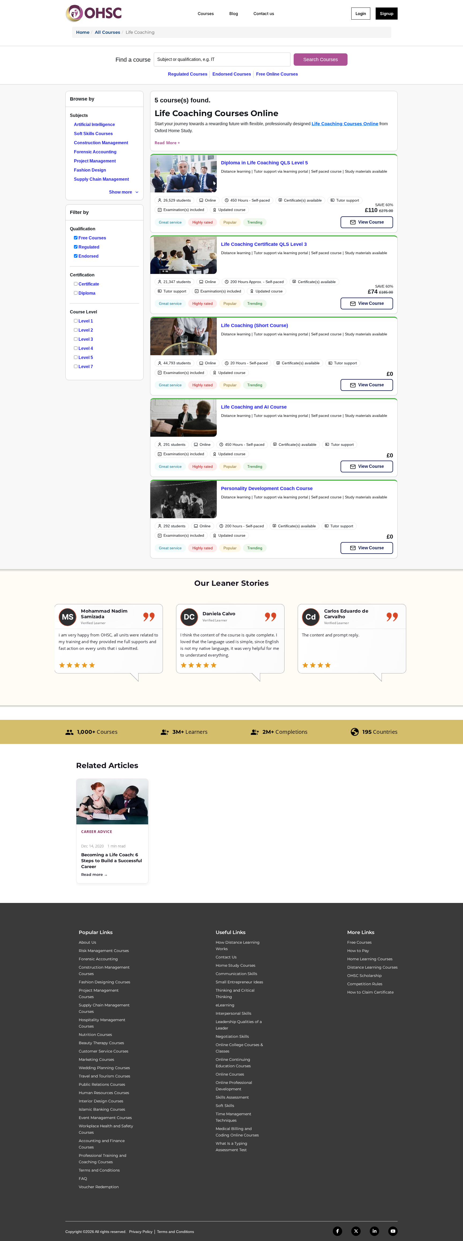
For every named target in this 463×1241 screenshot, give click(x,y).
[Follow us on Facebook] (337, 1231)
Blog (233, 13)
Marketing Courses (96, 1059)
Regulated (89, 247)
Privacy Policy (140, 1231)
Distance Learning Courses (372, 967)
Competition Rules (364, 983)
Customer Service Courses (103, 1051)
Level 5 (86, 357)
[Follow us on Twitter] (356, 1231)
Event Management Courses (105, 1117)
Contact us (263, 13)
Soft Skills (225, 1105)
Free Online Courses (277, 74)
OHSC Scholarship (364, 975)
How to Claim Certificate (370, 992)
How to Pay (358, 950)
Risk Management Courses (104, 950)
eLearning (225, 1005)
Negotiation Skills (232, 1036)
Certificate (89, 284)
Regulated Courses (187, 74)
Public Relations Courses (102, 1084)
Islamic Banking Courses (102, 1109)
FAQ (83, 1178)
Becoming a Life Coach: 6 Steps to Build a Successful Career (111, 860)
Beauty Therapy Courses (101, 1042)
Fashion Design (90, 170)
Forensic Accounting (95, 152)
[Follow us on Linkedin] (374, 1231)
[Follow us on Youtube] (393, 1231)
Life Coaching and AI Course (254, 407)
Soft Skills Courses (93, 133)
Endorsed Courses (231, 74)
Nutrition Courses (95, 1034)
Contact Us (226, 957)
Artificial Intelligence (94, 124)
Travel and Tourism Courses (104, 1076)
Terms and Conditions (99, 1170)
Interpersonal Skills (233, 1013)
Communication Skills (236, 973)
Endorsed (89, 256)
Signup (386, 13)
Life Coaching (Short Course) (254, 325)
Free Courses (92, 238)
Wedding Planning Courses (104, 1067)
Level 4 (86, 348)
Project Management (95, 161)
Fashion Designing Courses (104, 982)
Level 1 (86, 321)
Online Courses (230, 1074)
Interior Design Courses (101, 1101)
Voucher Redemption (99, 1186)
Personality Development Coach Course (267, 488)
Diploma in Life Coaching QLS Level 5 (264, 163)
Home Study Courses (235, 965)
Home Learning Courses (370, 959)
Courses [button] (206, 13)
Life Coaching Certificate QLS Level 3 (264, 244)
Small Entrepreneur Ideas (239, 982)
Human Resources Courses (104, 1092)
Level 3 (86, 339)
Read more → (94, 874)
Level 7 (86, 366)
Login (361, 13)
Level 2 (86, 330)
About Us (87, 942)
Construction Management (101, 143)
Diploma (87, 293)
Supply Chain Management (101, 179)
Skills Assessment (232, 1097)
